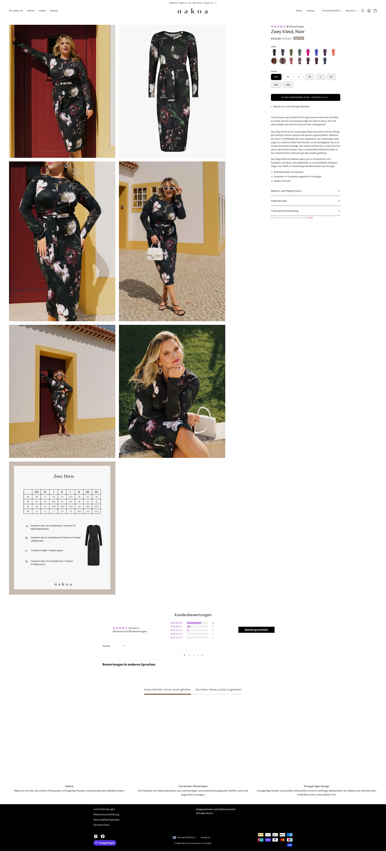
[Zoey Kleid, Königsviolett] (282, 61)
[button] (16, 11)
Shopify (208, 843)
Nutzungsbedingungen (106, 819)
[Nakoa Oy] (193, 10)
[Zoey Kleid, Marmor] (325, 52)
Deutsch (350, 10)
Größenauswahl (279, 200)
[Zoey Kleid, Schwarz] (274, 52)
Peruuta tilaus (101, 824)
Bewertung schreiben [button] (256, 629)
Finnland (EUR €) (331, 10)
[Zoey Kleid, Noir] (274, 61)
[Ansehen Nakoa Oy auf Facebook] (102, 836)
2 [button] (189, 655)
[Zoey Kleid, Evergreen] (299, 52)
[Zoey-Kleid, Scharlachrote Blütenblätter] (291, 52)
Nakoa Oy (185, 843)
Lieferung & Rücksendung (285, 210)
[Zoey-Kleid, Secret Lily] (299, 61)
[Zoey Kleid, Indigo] (316, 52)
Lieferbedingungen (104, 809)
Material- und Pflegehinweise (286, 191)
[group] (193, 3)
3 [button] (194, 655)
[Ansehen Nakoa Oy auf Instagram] (95, 836)
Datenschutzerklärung (106, 814)
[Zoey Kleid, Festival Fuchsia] (308, 52)
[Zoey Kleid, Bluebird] (282, 52)
